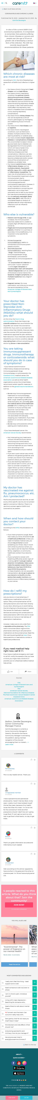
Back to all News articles (12, 9)
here (25, 635)
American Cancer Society (12, 433)
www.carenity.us (14, 1085)
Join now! (19, 905)
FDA (28, 626)
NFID (17, 528)
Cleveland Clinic (9, 375)
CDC (14, 80)
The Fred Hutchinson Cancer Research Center (19, 695)
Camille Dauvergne (19, 20)
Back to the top (30, 1045)
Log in (26, 1097)
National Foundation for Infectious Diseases (19, 693)
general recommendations (23, 386)
